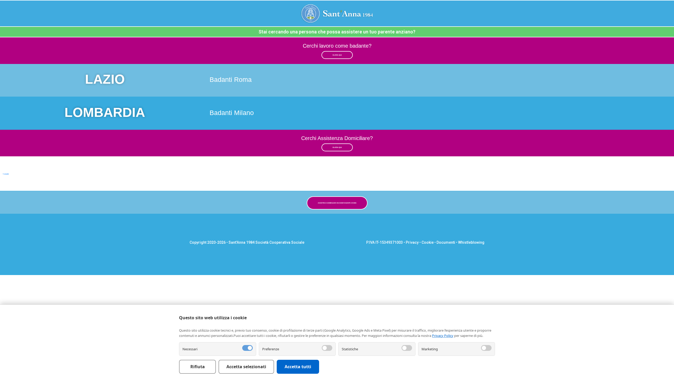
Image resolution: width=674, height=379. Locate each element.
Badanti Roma (231, 79)
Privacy (412, 242)
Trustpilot (6, 174)
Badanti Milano (232, 112)
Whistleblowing (471, 242)
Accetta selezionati (246, 367)
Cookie (428, 242)
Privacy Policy (442, 335)
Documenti (446, 242)
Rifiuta (197, 367)
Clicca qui (337, 55)
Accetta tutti (298, 367)
